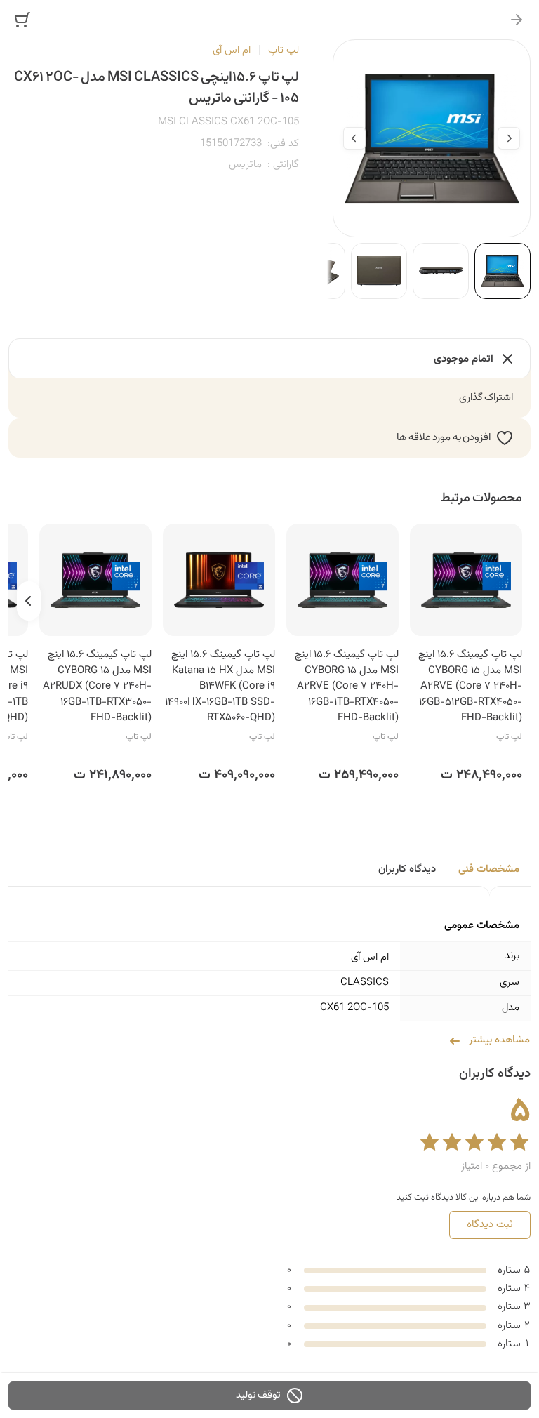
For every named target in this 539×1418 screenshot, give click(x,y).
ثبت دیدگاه (490, 1225)
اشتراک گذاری (486, 398)
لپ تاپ (283, 50)
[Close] (517, 20)
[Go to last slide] (509, 138)
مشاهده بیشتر (499, 1040)
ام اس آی (232, 50)
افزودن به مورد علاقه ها (444, 438)
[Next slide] (354, 138)
